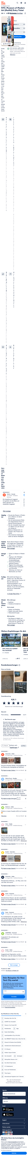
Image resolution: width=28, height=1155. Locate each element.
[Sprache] (21, 3)
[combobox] (14, 747)
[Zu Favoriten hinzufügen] (19, 635)
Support (4, 1120)
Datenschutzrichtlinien (10, 1007)
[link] (11, 647)
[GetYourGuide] (3, 3)
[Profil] (25, 3)
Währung (5, 1098)
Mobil (3, 1106)
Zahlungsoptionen (7, 1130)
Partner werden (6, 1127)
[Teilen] (25, 13)
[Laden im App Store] (8, 1115)
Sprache (5, 1090)
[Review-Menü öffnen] (25, 755)
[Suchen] (17, 3)
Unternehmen (5, 1123)
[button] (4, 31)
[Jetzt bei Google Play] (8, 1109)
